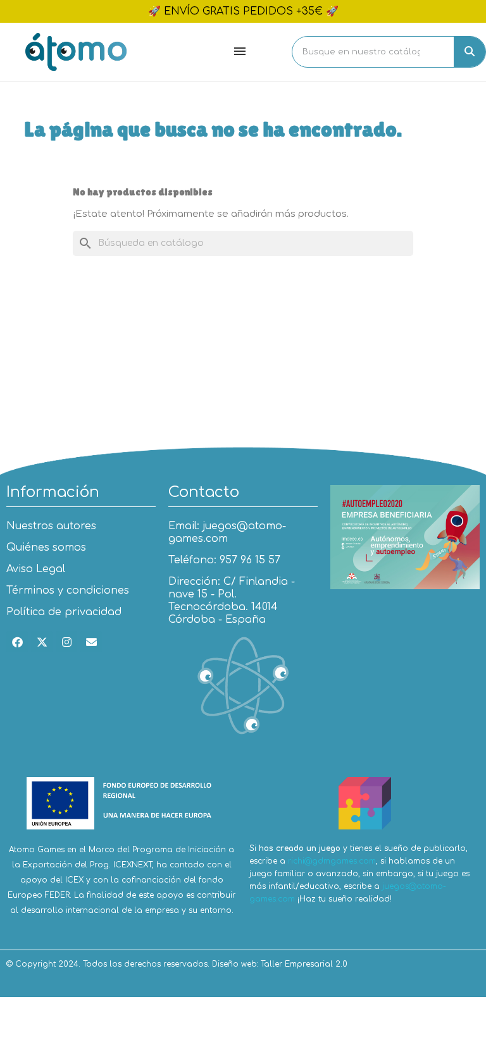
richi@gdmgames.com (332, 861)
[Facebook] (17, 641)
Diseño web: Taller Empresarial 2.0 (279, 964)
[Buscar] (469, 52)
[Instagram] (66, 641)
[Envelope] (91, 641)
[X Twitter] (42, 641)
